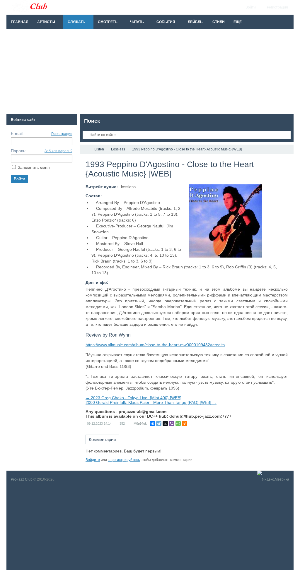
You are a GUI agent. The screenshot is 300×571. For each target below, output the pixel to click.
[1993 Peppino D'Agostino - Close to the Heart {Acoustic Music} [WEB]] (225, 221)
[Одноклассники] (184, 423)
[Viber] (171, 423)
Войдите (93, 460)
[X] (165, 423)
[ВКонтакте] (152, 423)
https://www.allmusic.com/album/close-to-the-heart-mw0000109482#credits (155, 344)
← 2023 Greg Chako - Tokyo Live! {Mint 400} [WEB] (133, 397)
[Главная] (85, 149)
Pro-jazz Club (22, 479)
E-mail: (17, 133)
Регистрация (61, 134)
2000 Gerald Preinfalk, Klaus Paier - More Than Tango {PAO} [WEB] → (151, 402)
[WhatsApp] (178, 423)
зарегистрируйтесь (124, 460)
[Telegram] (158, 423)
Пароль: (18, 150)
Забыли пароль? (58, 151)
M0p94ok (140, 423)
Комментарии (102, 439)
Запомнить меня (34, 167)
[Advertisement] (150, 73)
